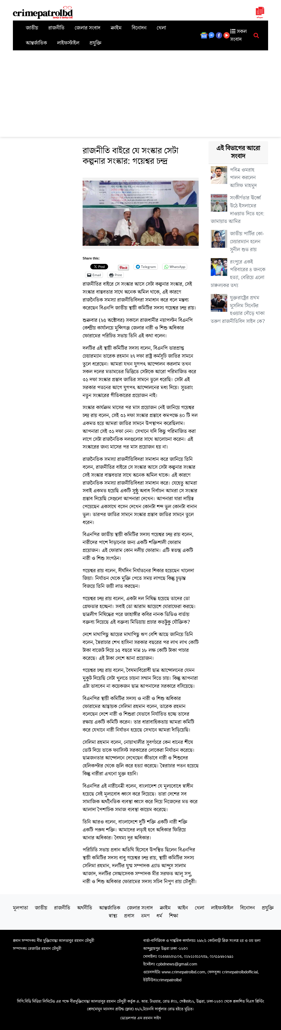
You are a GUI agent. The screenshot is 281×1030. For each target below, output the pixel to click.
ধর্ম (159, 916)
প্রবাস (129, 916)
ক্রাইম (116, 28)
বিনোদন (139, 28)
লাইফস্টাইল (68, 43)
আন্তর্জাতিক (36, 43)
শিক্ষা (173, 916)
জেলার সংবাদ (87, 28)
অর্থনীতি (84, 908)
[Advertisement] (140, 91)
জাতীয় (32, 28)
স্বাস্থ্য (113, 916)
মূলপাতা (20, 908)
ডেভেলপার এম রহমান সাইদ (140, 1018)
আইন (183, 908)
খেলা (161, 28)
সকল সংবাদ (238, 35)
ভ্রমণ (145, 916)
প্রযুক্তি (95, 43)
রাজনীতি (56, 28)
